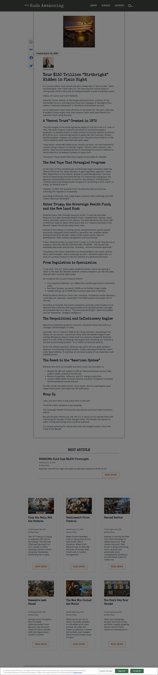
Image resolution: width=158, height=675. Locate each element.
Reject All (121, 671)
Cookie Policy (77, 673)
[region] (79, 671)
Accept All (137, 671)
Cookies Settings (105, 671)
